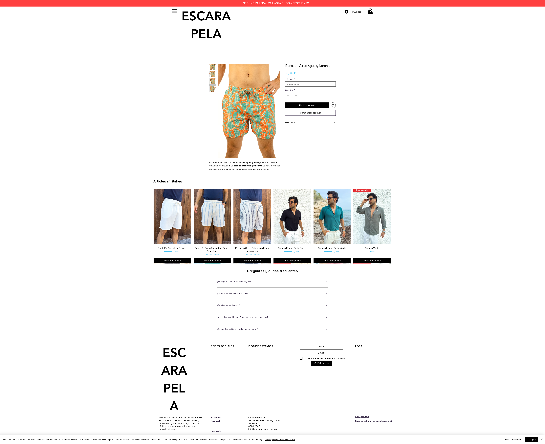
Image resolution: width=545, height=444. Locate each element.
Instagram (216, 421)
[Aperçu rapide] (172, 216)
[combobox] (310, 84)
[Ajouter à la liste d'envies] (333, 105)
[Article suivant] (394, 216)
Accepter (532, 439)
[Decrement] (287, 95)
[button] (370, 11)
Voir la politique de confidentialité (280, 439)
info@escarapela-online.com (262, 433)
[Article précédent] (149, 216)
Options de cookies (512, 439)
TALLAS (290, 79)
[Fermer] (541, 439)
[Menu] (174, 11)
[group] (272, 228)
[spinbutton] (291, 95)
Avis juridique (362, 420)
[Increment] (296, 95)
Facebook (215, 425)
